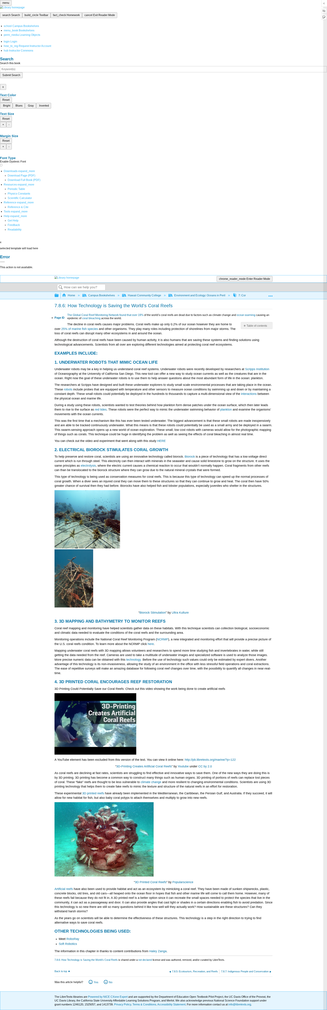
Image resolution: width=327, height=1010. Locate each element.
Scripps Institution (257, 369)
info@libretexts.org (239, 1004)
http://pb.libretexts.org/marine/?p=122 (210, 759)
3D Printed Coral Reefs (150, 882)
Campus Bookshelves (101, 295)
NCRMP (162, 639)
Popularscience (182, 882)
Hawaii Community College (144, 295)
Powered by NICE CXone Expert (108, 996)
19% (140, 315)
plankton (226, 409)
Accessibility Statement (171, 1004)
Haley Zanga (158, 951)
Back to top (60, 971)
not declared (145, 959)
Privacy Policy (122, 1004)
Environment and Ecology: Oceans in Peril (200, 295)
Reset (6, 99)
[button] (14, 225)
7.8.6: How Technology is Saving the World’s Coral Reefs (86, 959)
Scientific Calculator (20, 198)
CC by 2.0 (205, 766)
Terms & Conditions (144, 1004)
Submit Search (11, 75)
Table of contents (257, 325)
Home (71, 295)
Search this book (10, 63)
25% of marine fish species (79, 329)
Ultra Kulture (180, 612)
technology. (134, 659)
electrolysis (88, 465)
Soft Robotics (68, 944)
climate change (151, 782)
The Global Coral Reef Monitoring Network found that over (102, 315)
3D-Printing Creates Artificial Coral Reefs (144, 766)
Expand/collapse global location (270, 294)
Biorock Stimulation (152, 612)
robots (68, 389)
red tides (101, 409)
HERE (161, 441)
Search (60, 287)
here (151, 644)
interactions (249, 394)
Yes (96, 982)
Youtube (183, 766)
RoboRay (72, 939)
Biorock (190, 456)
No (110, 982)
